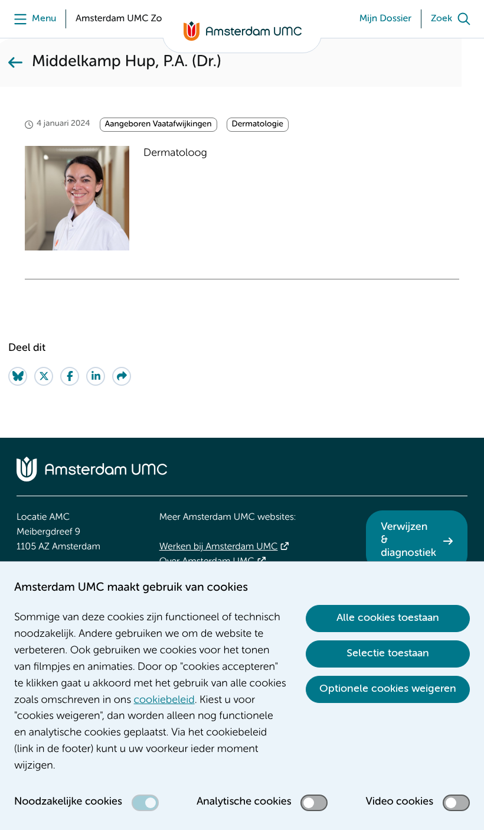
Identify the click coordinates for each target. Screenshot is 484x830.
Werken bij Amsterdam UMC (218, 547)
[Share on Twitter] (43, 376)
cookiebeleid (164, 700)
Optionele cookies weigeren (387, 688)
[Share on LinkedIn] (95, 376)
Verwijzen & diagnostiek (408, 540)
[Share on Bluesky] (17, 376)
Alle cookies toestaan (387, 618)
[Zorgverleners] (15, 63)
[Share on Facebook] (69, 376)
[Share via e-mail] (121, 376)
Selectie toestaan (387, 653)
